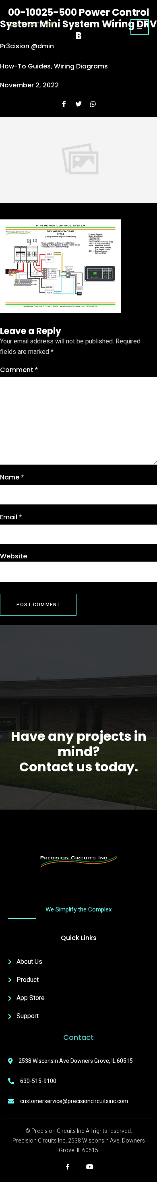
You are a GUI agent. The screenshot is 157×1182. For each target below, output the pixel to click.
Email (11, 517)
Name (12, 477)
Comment (19, 370)
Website (13, 556)
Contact (78, 1037)
